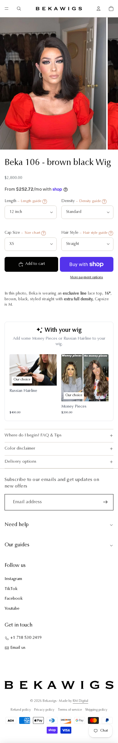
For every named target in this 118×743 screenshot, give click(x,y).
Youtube (12, 609)
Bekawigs (49, 701)
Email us (17, 648)
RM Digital (80, 701)
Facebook (14, 599)
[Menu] (6, 8)
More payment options (86, 277)
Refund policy (21, 710)
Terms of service (70, 710)
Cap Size (22, 233)
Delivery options (20, 462)
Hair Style (84, 233)
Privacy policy (44, 710)
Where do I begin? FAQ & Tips (33, 435)
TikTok (11, 589)
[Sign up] (105, 502)
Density (81, 201)
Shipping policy (96, 710)
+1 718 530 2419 (26, 638)
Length (23, 201)
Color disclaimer (20, 448)
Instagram (13, 579)
